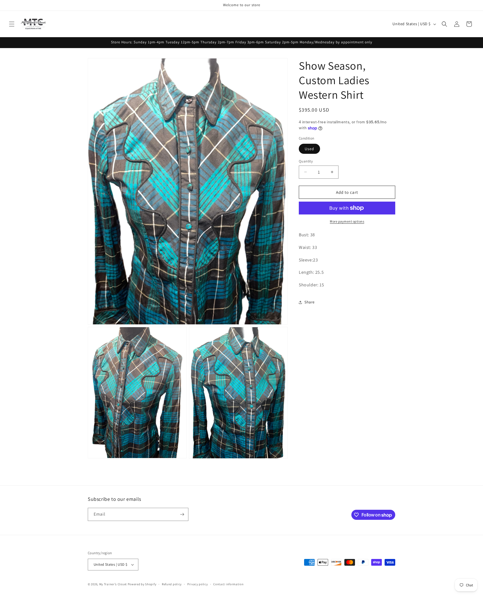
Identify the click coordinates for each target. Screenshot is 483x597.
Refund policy (172, 584)
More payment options (347, 221)
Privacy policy (197, 584)
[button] (12, 24)
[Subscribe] (182, 514)
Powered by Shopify (142, 584)
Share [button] (309, 302)
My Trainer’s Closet (113, 584)
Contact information (228, 584)
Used (309, 148)
